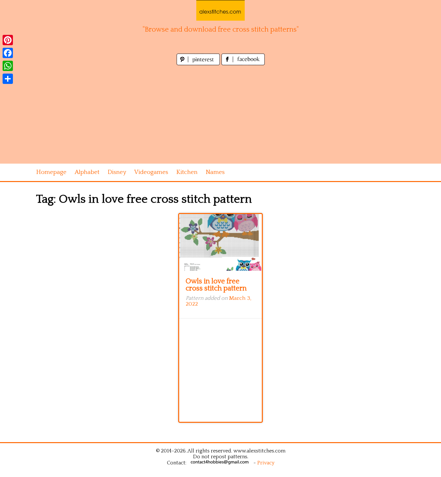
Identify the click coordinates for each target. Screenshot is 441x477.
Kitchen (187, 172)
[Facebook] (7, 52)
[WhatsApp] (7, 65)
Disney (117, 172)
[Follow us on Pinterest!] (199, 63)
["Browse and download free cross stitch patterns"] (220, 10)
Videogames (151, 172)
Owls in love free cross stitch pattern (216, 284)
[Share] (7, 78)
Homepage (51, 172)
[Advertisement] (220, 115)
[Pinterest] (7, 40)
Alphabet (87, 172)
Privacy (265, 463)
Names (215, 172)
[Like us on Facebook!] (243, 63)
